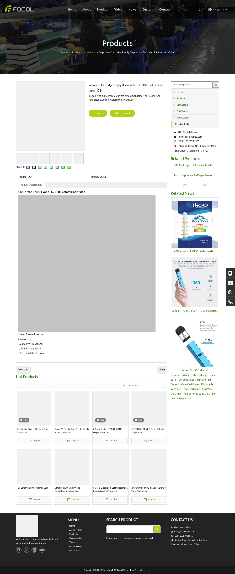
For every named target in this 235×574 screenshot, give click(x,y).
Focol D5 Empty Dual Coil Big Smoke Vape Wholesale (72, 431)
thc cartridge (200, 375)
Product (103, 9)
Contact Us (74, 550)
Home (72, 9)
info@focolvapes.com (190, 137)
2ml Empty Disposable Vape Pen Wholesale (32, 431)
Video (118, 9)
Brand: (95, 177)
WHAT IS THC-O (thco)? (195, 370)
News (132, 9)
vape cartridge (192, 389)
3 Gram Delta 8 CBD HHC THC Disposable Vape (107, 431)
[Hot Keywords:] (216, 84)
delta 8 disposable (181, 398)
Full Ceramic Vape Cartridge (200, 393)
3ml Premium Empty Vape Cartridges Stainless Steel (67, 490)
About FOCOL (75, 530)
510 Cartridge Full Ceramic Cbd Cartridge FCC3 (195, 165)
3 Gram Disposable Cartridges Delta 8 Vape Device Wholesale (110, 490)
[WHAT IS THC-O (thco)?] (195, 342)
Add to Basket (122, 113)
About (86, 9)
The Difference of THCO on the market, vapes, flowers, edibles (195, 251)
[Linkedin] (34, 550)
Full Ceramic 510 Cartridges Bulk (32, 488)
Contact (164, 9)
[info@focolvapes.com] (230, 282)
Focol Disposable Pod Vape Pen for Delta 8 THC (195, 175)
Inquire (98, 113)
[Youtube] (42, 550)
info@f (177, 531)
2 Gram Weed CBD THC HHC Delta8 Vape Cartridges (148, 490)
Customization (76, 538)
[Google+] (26, 550)
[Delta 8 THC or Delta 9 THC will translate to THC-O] (195, 282)
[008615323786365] (230, 273)
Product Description (31, 185)
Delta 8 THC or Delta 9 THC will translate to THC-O (195, 311)
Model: (22, 177)
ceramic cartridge (181, 375)
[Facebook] (19, 550)
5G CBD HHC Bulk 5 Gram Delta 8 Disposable (147, 431)
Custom (147, 9)
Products (73, 534)
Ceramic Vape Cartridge (192, 380)
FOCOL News (75, 546)
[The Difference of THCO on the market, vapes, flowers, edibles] (195, 224)
